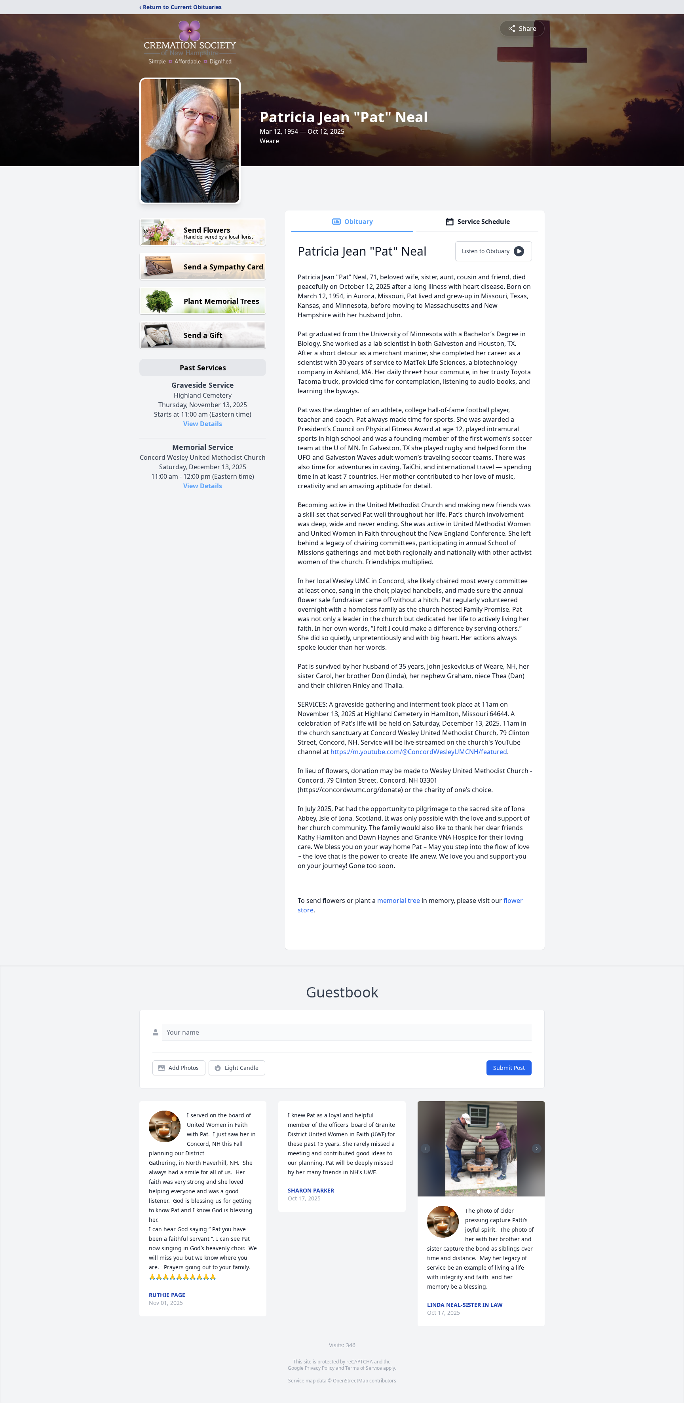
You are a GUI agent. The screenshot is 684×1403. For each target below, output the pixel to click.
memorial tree (398, 900)
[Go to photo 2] (483, 1191)
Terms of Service (363, 1368)
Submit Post (509, 1067)
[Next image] (537, 1148)
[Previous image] (425, 1148)
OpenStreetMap (350, 1380)
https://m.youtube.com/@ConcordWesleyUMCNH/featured (419, 751)
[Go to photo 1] (479, 1192)
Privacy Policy (319, 1368)
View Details (202, 423)
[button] (481, 1148)
